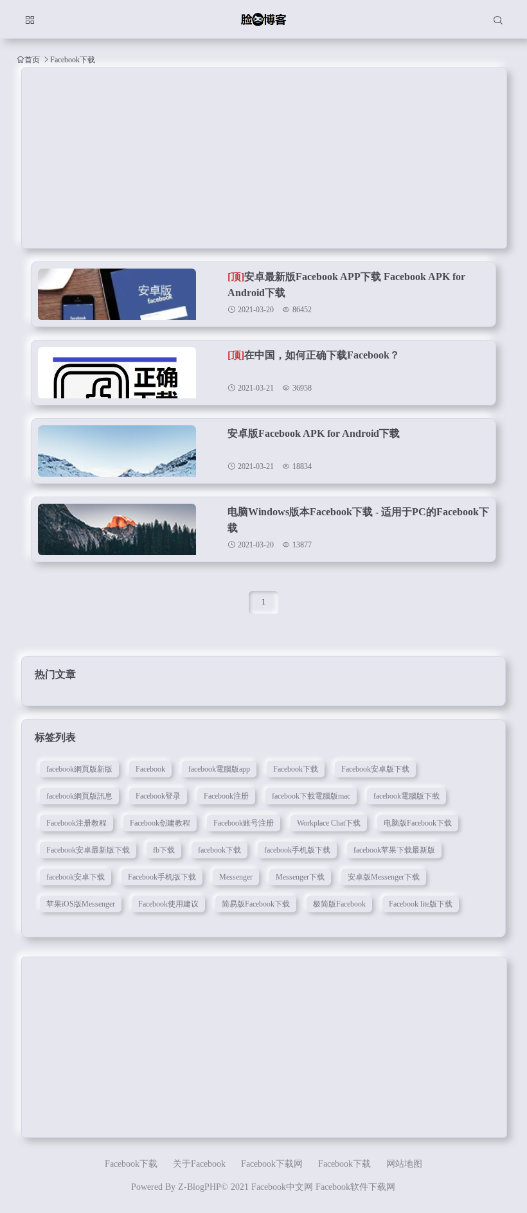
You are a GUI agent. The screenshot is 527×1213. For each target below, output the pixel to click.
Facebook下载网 (272, 1164)
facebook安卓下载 (75, 876)
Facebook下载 (295, 769)
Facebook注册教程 (76, 823)
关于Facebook (199, 1164)
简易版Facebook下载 (256, 903)
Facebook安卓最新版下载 (88, 850)
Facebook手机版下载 (162, 876)
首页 (32, 59)
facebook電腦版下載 (406, 796)
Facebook (150, 769)
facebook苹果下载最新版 (394, 850)
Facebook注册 (226, 796)
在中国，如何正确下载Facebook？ (314, 355)
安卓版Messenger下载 (384, 876)
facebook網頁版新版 (79, 769)
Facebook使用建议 (168, 903)
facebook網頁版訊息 (79, 796)
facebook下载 (219, 850)
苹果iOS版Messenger (80, 903)
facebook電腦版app (219, 769)
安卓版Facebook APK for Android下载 (314, 433)
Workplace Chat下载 (329, 823)
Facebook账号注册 (243, 823)
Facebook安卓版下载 (375, 769)
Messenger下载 (300, 876)
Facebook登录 (158, 796)
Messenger (236, 876)
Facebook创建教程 (160, 823)
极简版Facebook (339, 903)
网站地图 (404, 1164)
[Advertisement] (264, 158)
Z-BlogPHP (199, 1187)
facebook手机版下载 (297, 850)
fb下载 (164, 850)
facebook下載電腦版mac (311, 796)
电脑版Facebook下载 (418, 823)
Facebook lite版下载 (420, 903)
